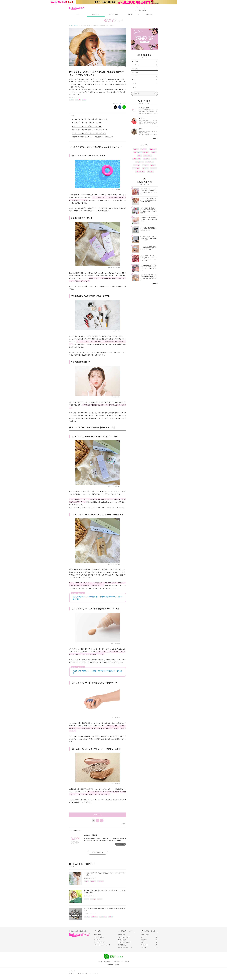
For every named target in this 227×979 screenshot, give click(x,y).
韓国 (139, 155)
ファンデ (153, 168)
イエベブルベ (100, 881)
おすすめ (87, 916)
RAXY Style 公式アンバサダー (141, 152)
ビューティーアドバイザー (101, 945)
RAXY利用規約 (122, 945)
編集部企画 (152, 149)
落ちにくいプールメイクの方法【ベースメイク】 (87, 122)
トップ (78, 14)
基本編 (153, 152)
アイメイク (76, 97)
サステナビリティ (93, 973)
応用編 (84, 99)
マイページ (97, 939)
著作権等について (118, 961)
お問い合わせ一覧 (82, 973)
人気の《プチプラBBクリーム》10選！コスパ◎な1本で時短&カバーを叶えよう (97, 672)
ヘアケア (134, 76)
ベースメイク (135, 65)
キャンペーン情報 (113, 14)
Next (123, 824)
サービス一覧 (72, 973)
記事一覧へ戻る (97, 852)
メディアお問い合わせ (123, 937)
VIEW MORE (154, 139)
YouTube (143, 947)
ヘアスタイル (139, 162)
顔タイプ (99, 899)
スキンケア (135, 61)
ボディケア (135, 72)
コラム (134, 83)
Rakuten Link (144, 945)
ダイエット (136, 168)
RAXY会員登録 (145, 934)
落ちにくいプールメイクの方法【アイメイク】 (87, 126)
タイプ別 (150, 171)
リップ (154, 158)
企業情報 (100, 961)
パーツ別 (78, 99)
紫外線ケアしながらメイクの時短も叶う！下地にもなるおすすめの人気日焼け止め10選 (98, 598)
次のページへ (97, 815)
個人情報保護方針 (108, 961)
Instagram (144, 939)
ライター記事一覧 (120, 844)
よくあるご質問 (149, 14)
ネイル (134, 80)
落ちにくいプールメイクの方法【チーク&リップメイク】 (90, 130)
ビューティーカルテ (99, 942)
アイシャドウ (103, 916)
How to (71, 99)
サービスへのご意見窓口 (124, 942)
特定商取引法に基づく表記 (125, 947)
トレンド (93, 881)
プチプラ (137, 165)
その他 (134, 87)
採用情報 (127, 961)
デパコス (110, 916)
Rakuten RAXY (77, 8)
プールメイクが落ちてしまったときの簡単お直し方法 (89, 133)
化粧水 (152, 165)
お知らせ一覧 (121, 934)
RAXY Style (95, 14)
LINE (142, 942)
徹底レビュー (94, 916)
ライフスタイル (140, 171)
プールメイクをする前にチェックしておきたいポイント (89, 119)
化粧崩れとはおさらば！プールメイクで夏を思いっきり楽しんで (92, 137)
